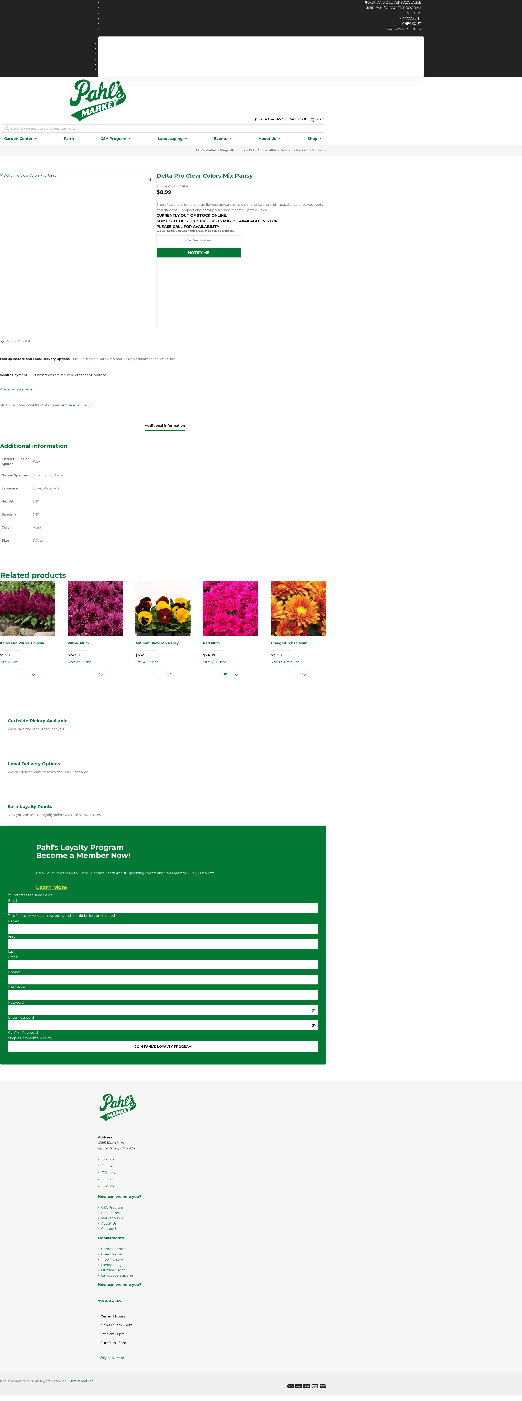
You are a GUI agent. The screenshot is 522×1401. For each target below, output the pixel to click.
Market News (112, 1218)
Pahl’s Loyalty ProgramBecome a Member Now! (83, 851)
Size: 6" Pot (22, 652)
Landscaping (170, 138)
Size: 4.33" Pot (157, 652)
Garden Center (18, 138)
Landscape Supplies (117, 1275)
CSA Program (113, 138)
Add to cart (225, 674)
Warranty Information (16, 389)
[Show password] (313, 1010)
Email (12, 901)
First (11, 936)
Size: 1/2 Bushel (80, 652)
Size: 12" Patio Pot (289, 652)
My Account (410, 18)
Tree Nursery (112, 1259)
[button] (149, 179)
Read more (22, 674)
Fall (86, 405)
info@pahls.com (111, 1358)
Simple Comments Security (30, 1038)
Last (11, 951)
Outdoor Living (113, 1270)
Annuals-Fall (71, 405)
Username (16, 987)
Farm (69, 138)
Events (220, 138)
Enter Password (21, 1017)
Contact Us (110, 1229)
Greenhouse (111, 1254)
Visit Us (414, 13)
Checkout (411, 24)
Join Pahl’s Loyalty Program (393, 8)
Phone (14, 972)
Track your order (403, 29)
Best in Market (81, 1381)
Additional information (165, 426)
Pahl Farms (110, 1213)
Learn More (51, 887)
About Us (267, 138)
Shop (312, 138)
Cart (320, 119)
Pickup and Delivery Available (395, 43)
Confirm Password (23, 1033)
